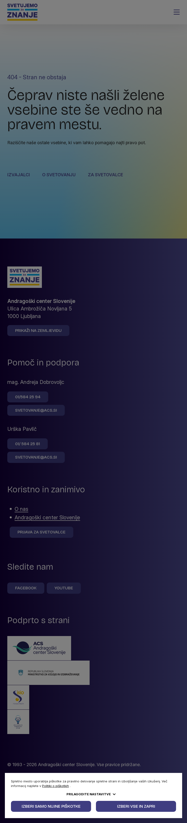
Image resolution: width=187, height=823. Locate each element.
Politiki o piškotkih (55, 786)
